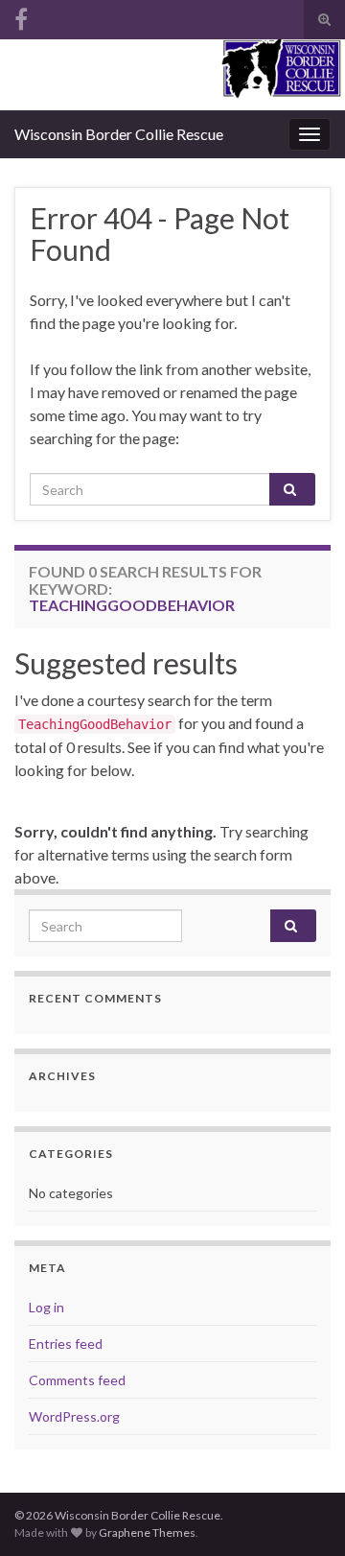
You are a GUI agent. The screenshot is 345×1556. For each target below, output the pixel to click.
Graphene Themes (147, 1532)
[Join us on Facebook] (21, 16)
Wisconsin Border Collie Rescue (118, 134)
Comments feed (77, 1380)
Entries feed (66, 1343)
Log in (46, 1307)
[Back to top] (302, 1513)
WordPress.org (74, 1416)
